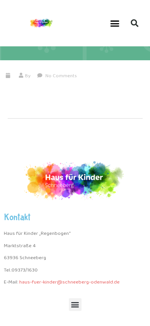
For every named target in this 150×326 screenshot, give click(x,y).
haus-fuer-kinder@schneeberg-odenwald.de (69, 282)
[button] (115, 23)
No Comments (60, 76)
